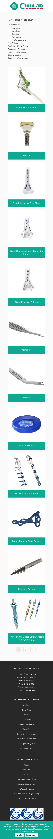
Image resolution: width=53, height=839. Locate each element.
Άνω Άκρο (16, 28)
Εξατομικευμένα (14, 55)
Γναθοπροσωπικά (19, 40)
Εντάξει (19, 835)
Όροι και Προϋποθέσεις (26, 779)
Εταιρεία (26, 769)
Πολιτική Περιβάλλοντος (26, 798)
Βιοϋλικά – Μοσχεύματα (18, 46)
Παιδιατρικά (16, 37)
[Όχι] (50, 830)
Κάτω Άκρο (16, 31)
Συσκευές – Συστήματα (17, 49)
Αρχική (26, 765)
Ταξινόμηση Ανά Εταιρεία (18, 58)
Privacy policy (31, 835)
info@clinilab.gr (29, 687)
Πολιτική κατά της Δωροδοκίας (26, 794)
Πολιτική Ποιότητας (26, 789)
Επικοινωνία (26, 774)
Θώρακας (15, 34)
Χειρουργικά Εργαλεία (17, 52)
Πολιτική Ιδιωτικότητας (26, 784)
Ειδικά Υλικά (13, 43)
